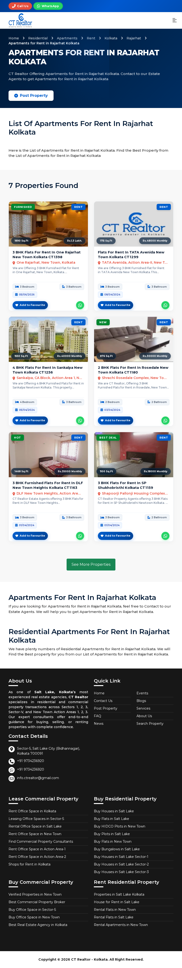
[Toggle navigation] (175, 20)
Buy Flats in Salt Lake (111, 819)
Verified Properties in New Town (35, 894)
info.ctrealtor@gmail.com (38, 778)
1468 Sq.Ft (21, 471)
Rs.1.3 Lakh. (74, 240)
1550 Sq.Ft (21, 356)
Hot (17, 437)
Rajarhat (134, 38)
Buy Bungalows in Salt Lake (117, 849)
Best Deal (108, 437)
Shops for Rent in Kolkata (29, 864)
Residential (38, 38)
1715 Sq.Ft (106, 240)
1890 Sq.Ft (21, 240)
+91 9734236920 (30, 761)
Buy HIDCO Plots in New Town (119, 826)
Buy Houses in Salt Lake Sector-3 (121, 872)
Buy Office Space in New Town (34, 917)
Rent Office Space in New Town (35, 834)
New (103, 322)
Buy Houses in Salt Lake (114, 811)
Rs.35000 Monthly (70, 471)
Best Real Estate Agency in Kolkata (38, 925)
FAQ (97, 716)
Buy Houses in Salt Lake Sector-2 (121, 864)
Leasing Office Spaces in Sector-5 (36, 819)
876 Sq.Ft (106, 356)
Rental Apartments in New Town (121, 925)
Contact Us (103, 701)
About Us (144, 716)
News (98, 723)
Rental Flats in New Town (115, 909)
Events (142, 693)
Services (143, 708)
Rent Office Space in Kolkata (32, 811)
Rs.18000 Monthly (155, 471)
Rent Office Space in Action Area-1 (37, 849)
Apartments (67, 38)
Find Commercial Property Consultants (41, 841)
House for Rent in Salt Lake (116, 902)
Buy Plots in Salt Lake (112, 834)
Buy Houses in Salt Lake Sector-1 (121, 857)
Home (14, 38)
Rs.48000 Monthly (155, 240)
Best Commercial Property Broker (37, 902)
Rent (91, 38)
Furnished (23, 207)
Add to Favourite (32, 305)
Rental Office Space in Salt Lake (35, 826)
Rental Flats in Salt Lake (113, 917)
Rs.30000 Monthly (155, 356)
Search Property (150, 723)
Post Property (34, 95)
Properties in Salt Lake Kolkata (119, 894)
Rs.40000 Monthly (69, 356)
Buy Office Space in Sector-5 (32, 909)
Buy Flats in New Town (113, 841)
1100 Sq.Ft (106, 471)
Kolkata (111, 38)
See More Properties (91, 564)
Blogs (141, 701)
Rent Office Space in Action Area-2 (37, 857)
